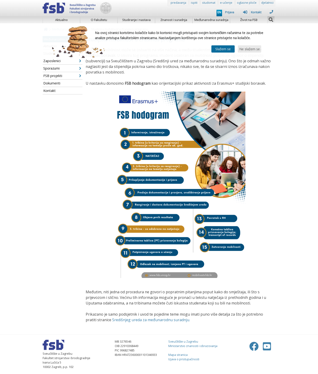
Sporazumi (51, 68)
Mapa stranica (178, 355)
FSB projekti (52, 75)
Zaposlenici (52, 61)
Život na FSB (248, 20)
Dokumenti (51, 83)
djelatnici (267, 2)
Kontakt (256, 12)
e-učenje (226, 2)
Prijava (229, 12)
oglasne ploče (247, 2)
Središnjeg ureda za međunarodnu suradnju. (151, 319)
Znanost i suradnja (173, 20)
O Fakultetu (99, 20)
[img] (270, 19)
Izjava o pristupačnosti (183, 359)
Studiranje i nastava (136, 20)
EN (219, 12)
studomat (208, 2)
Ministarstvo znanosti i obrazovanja (192, 346)
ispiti (194, 2)
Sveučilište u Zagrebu (183, 341)
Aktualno (61, 20)
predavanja (178, 2)
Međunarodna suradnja (211, 20)
